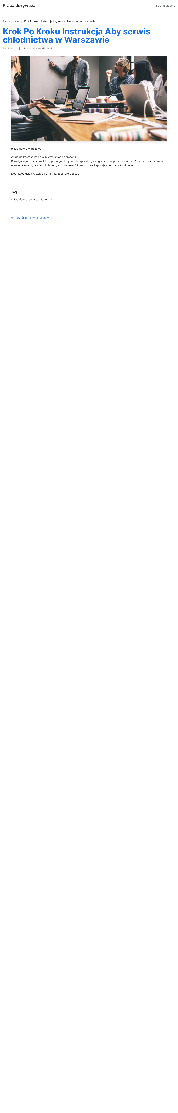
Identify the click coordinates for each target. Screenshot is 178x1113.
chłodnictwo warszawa (26, 148)
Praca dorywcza (19, 5)
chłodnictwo (30, 48)
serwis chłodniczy (48, 48)
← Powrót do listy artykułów (30, 217)
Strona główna (165, 5)
